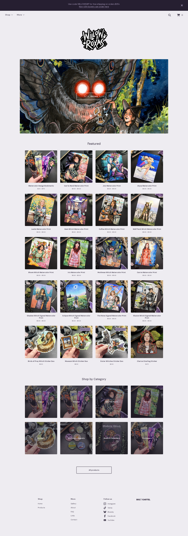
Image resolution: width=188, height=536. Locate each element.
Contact (74, 520)
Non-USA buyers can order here (94, 6)
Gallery (73, 504)
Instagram (111, 504)
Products (41, 508)
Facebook (111, 516)
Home (40, 504)
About (73, 508)
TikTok (110, 508)
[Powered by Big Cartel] (143, 499)
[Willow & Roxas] (94, 39)
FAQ (72, 512)
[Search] (169, 15)
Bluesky (111, 512)
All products (94, 470)
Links (73, 516)
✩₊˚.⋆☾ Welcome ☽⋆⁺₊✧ (94, 96)
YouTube (111, 520)
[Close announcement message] (182, 5)
